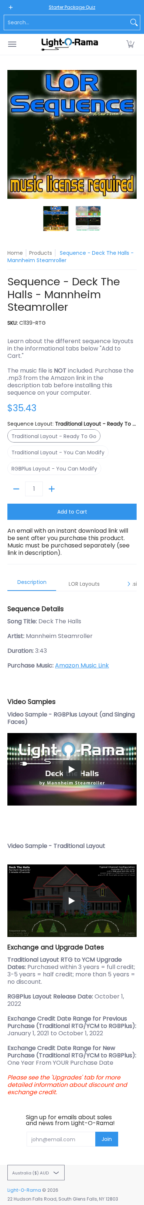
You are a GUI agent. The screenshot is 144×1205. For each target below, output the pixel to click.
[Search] (134, 22)
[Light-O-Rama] (70, 44)
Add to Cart (72, 511)
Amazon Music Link (82, 665)
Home (15, 253)
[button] (130, 44)
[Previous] (12, 134)
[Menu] (11, 44)
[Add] (52, 489)
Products (40, 253)
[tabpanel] (72, 847)
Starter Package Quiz (72, 7)
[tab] (31, 584)
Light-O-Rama (24, 1190)
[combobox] (66, 22)
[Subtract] (16, 489)
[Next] (131, 134)
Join (107, 1139)
